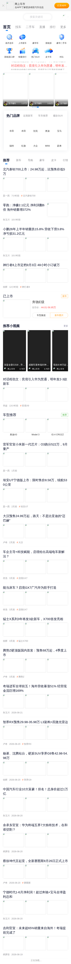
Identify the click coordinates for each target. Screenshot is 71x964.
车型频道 (41, 315)
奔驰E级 (38, 302)
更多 (63, 27)
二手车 (30, 27)
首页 (7, 27)
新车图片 (59, 315)
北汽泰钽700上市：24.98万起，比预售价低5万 (39, 64)
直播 (42, 27)
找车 (18, 27)
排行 (53, 27)
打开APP (61, 5)
